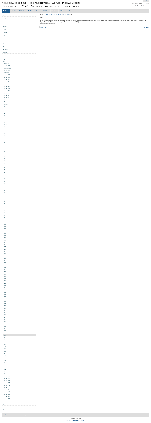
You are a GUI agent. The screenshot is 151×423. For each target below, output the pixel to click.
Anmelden (146, 0)
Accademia (13, 10)
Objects (45, 10)
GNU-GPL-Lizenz (56, 415)
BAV (61, 14)
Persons (53, 10)
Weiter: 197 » (146, 27)
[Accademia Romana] (41, 5)
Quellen (53, 14)
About (69, 10)
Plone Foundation (34, 415)
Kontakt (82, 420)
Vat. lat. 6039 (66, 14)
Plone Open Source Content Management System (14, 415)
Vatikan (57, 14)
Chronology (29, 10)
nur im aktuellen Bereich (138, 5)
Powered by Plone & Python (75, 418)
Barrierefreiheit (75, 420)
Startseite (5, 10)
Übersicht (68, 420)
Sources (61, 10)
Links (36, 10)
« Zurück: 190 (43, 27)
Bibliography (22, 10)
